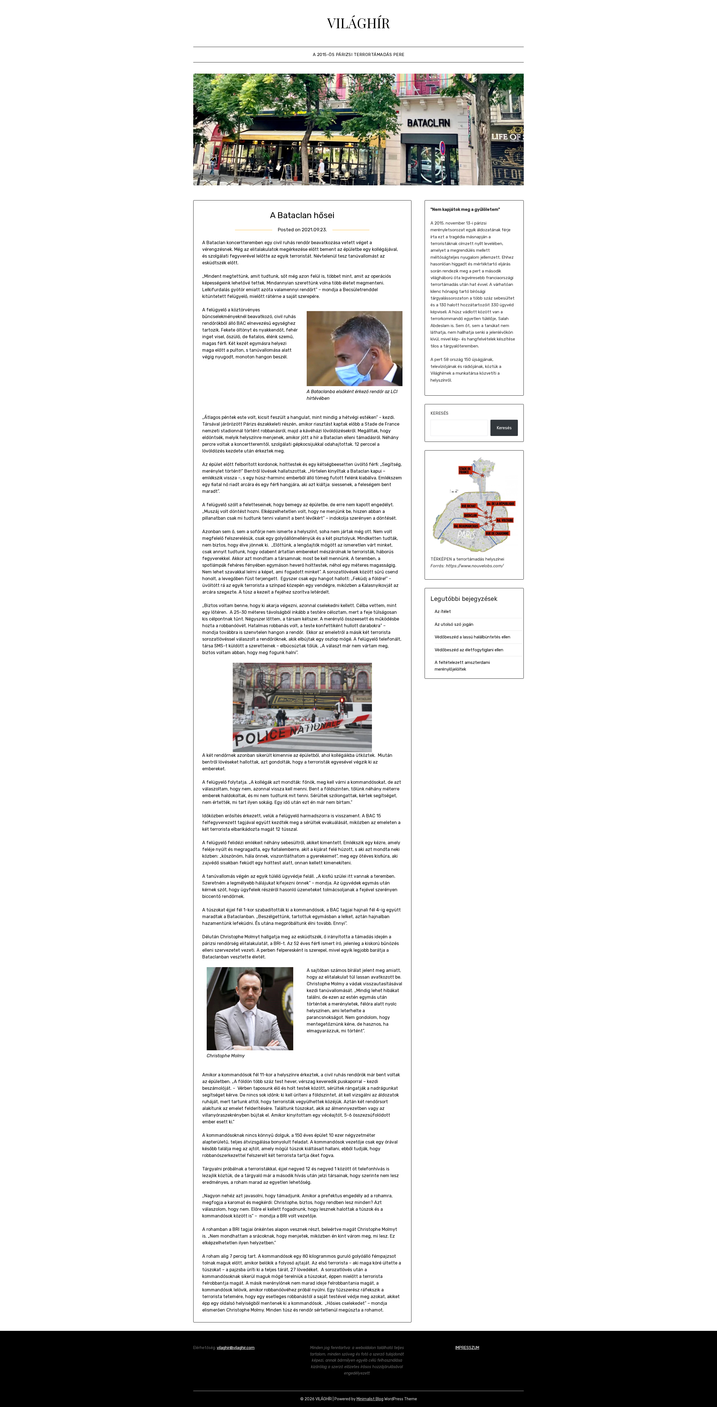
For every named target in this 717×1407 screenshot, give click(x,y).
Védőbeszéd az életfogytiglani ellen (469, 649)
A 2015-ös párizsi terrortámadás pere (358, 54)
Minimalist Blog (370, 1399)
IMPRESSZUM (467, 1347)
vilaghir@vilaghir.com (236, 1347)
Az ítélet (443, 611)
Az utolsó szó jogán (454, 624)
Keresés (439, 413)
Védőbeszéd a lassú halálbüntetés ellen (472, 637)
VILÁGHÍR (358, 23)
